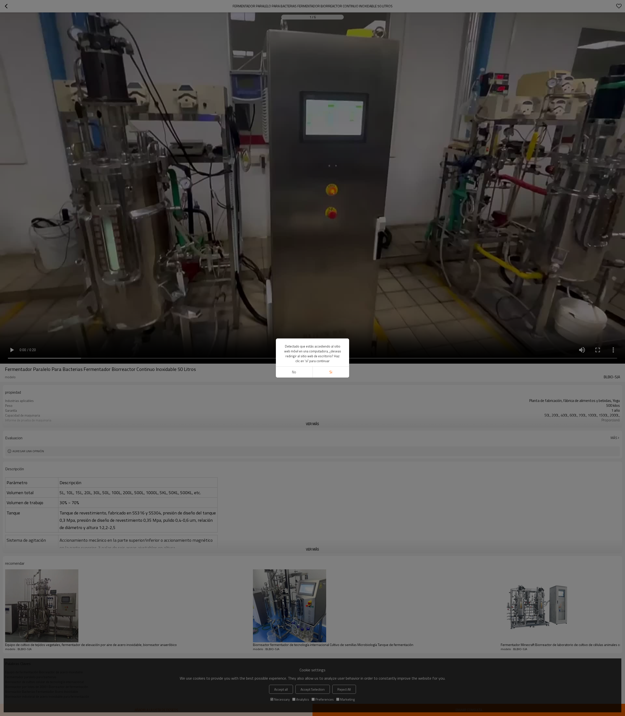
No (294, 372)
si (330, 372)
